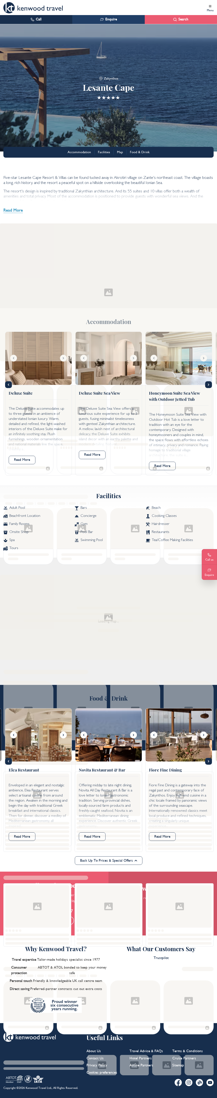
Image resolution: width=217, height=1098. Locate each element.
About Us (93, 1051)
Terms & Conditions (187, 1051)
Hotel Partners (140, 1058)
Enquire (111, 19)
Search (183, 19)
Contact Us (95, 1058)
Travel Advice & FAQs (146, 1051)
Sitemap (178, 1065)
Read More (22, 460)
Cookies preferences (101, 1072)
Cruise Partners (184, 1058)
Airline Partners (141, 1065)
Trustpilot (161, 958)
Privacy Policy (96, 1065)
